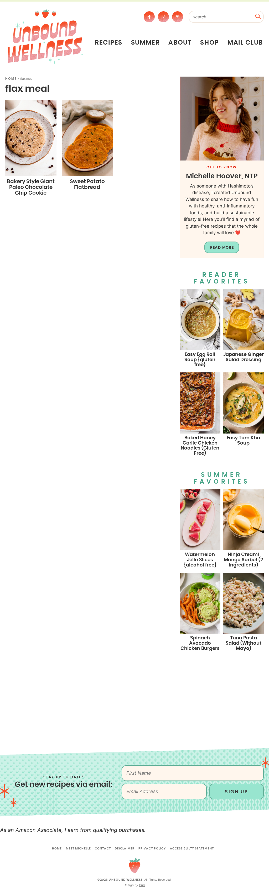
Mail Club (245, 43)
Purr (142, 885)
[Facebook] (149, 16)
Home (11, 78)
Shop (209, 43)
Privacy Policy (152, 848)
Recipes (108, 43)
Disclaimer (124, 848)
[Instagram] (163, 16)
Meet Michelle (78, 848)
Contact (103, 848)
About (180, 43)
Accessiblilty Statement (192, 848)
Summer (145, 43)
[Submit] (257, 15)
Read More (222, 247)
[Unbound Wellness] (45, 36)
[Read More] (222, 119)
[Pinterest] (177, 16)
